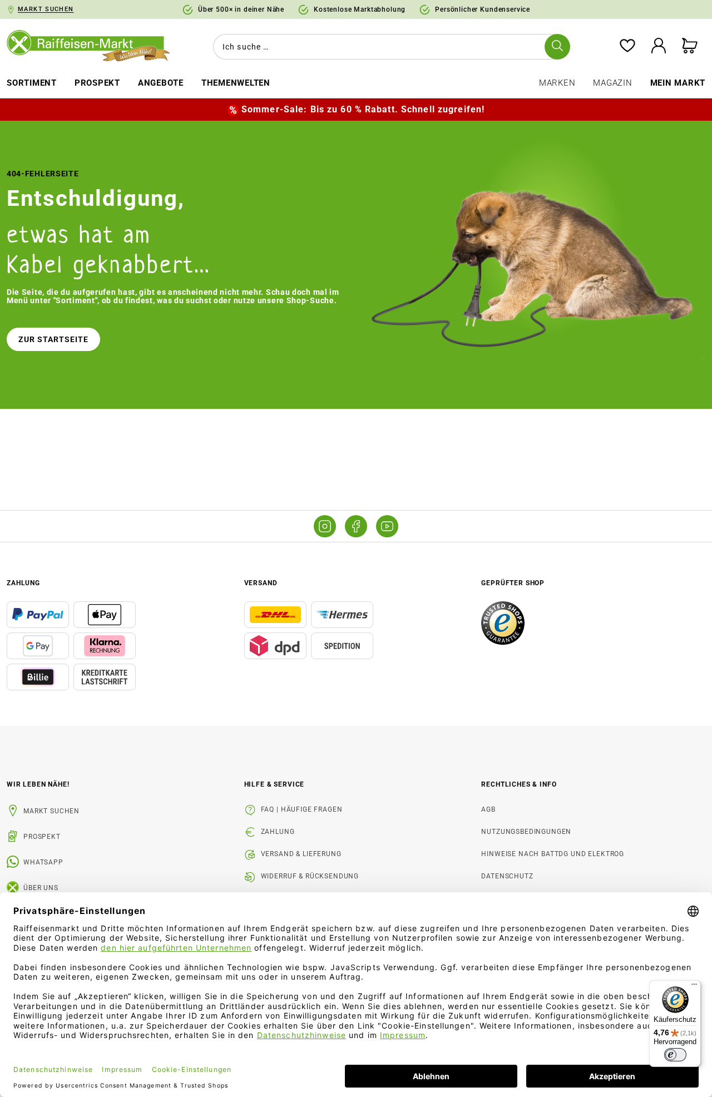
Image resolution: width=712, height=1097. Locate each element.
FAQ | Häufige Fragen (302, 809)
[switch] (675, 1054)
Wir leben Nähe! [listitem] (38, 784)
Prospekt (42, 837)
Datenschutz (507, 876)
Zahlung (278, 832)
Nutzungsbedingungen (526, 832)
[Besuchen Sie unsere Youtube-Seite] (387, 526)
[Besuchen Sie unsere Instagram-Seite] (325, 526)
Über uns (40, 888)
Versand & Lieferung (301, 854)
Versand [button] (261, 583)
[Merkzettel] (627, 46)
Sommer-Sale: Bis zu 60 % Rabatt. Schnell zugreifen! (362, 109)
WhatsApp (43, 862)
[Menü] (694, 987)
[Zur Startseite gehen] (89, 46)
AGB (488, 809)
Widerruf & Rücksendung (310, 876)
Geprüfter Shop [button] (513, 583)
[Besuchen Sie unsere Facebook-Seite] (356, 526)
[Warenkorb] (689, 46)
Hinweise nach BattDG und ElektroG (552, 854)
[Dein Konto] (658, 46)
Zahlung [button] (23, 583)
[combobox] (389, 47)
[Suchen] (557, 47)
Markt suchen (51, 811)
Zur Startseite (53, 339)
